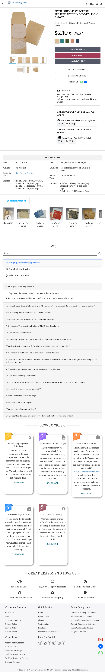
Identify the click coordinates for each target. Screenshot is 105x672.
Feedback (42, 628)
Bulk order (78, 55)
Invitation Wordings (13, 650)
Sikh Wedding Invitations (81, 616)
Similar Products (18, 201)
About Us (41, 620)
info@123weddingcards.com (87, 472)
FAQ (7, 616)
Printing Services (12, 662)
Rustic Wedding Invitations (82, 628)
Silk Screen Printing (25, 173)
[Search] (101, 3)
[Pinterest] (49, 643)
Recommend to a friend (48, 632)
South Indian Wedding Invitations (85, 620)
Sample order (78, 49)
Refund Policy (11, 632)
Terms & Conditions (13, 620)
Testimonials (43, 624)
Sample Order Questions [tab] (20, 269)
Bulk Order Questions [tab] (18, 275)
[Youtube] (63, 643)
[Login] (97, 3)
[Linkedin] (54, 643)
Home (40, 613)
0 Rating (73, 23)
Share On (74, 82)
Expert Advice (43, 616)
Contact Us (9, 613)
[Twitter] (45, 643)
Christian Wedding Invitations (83, 613)
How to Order (11, 628)
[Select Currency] (87, 3)
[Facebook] (40, 643)
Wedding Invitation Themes (16, 658)
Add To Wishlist (78, 70)
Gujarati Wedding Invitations (83, 624)
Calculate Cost (78, 61)
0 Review (82, 23)
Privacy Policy (11, 624)
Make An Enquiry (78, 76)
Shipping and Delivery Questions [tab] (24, 262)
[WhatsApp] (82, 82)
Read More (18, 482)
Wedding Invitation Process (16, 654)
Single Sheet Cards (78, 632)
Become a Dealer (12, 647)
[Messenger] (86, 82)
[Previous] (8, 218)
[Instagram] (59, 643)
